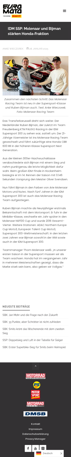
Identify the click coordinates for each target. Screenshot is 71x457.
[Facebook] (28, 448)
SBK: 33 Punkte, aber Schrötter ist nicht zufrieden (32, 321)
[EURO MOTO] (12, 11)
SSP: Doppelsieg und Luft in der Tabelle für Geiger (33, 340)
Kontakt (35, 424)
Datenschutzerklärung (35, 434)
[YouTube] (35, 448)
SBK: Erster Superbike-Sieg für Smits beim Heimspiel (34, 347)
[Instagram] (43, 448)
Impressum (35, 429)
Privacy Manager (35, 439)
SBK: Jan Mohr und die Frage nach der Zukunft (30, 314)
